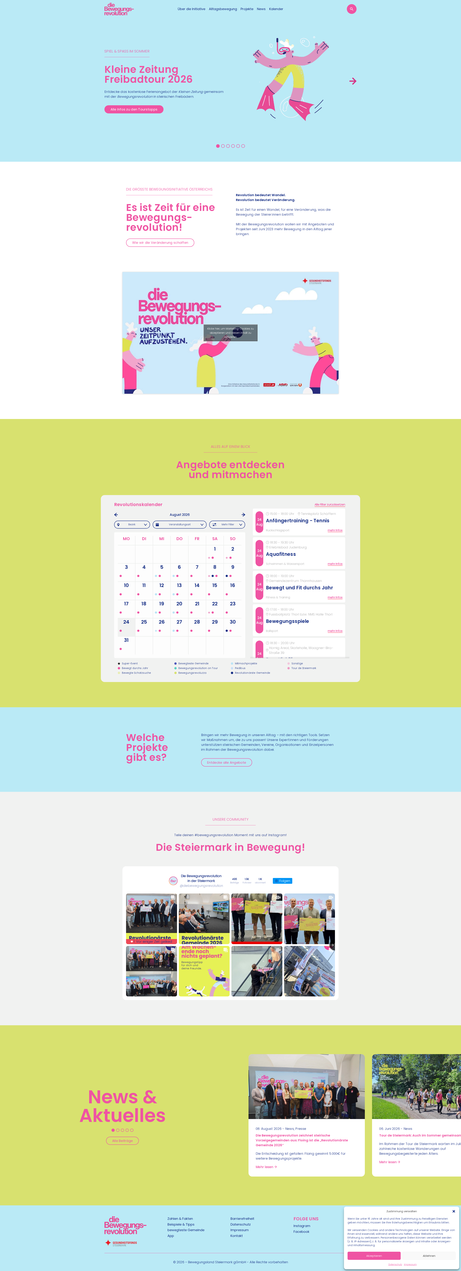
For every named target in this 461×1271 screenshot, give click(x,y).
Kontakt (236, 1236)
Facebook (301, 1231)
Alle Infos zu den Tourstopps (134, 109)
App (170, 1236)
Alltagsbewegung (223, 9)
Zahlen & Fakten (180, 1218)
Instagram (302, 1226)
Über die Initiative (191, 9)
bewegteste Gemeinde (185, 1230)
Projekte (247, 9)
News (261, 9)
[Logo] (119, 9)
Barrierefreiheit (242, 1218)
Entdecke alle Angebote (226, 762)
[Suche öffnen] (352, 9)
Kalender (276, 9)
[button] (454, 1211)
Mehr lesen (264, 1167)
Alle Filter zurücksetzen (330, 504)
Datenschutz (395, 1264)
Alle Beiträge (122, 1140)
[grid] (300, 583)
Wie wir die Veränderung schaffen (160, 242)
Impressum (410, 1264)
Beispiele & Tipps (180, 1224)
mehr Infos (335, 530)
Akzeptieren (374, 1256)
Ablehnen (429, 1256)
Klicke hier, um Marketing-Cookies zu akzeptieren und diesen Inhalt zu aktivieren (230, 333)
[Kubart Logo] (125, 1233)
